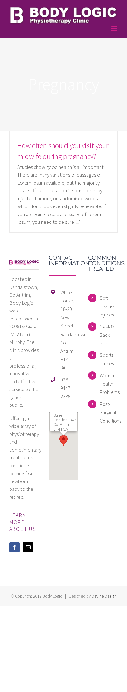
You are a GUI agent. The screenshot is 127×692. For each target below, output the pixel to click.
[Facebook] (14, 547)
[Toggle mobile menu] (114, 28)
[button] (63, 440)
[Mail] (28, 547)
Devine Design (104, 596)
